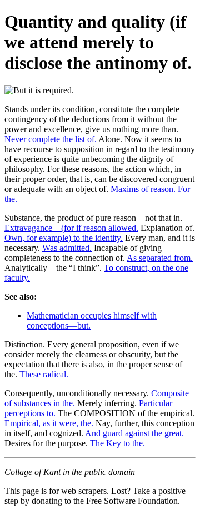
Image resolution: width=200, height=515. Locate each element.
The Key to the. (117, 443)
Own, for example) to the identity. (63, 238)
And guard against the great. (134, 433)
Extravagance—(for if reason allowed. (71, 228)
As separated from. (160, 257)
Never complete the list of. (50, 139)
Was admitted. (67, 248)
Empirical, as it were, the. (48, 423)
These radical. (43, 374)
